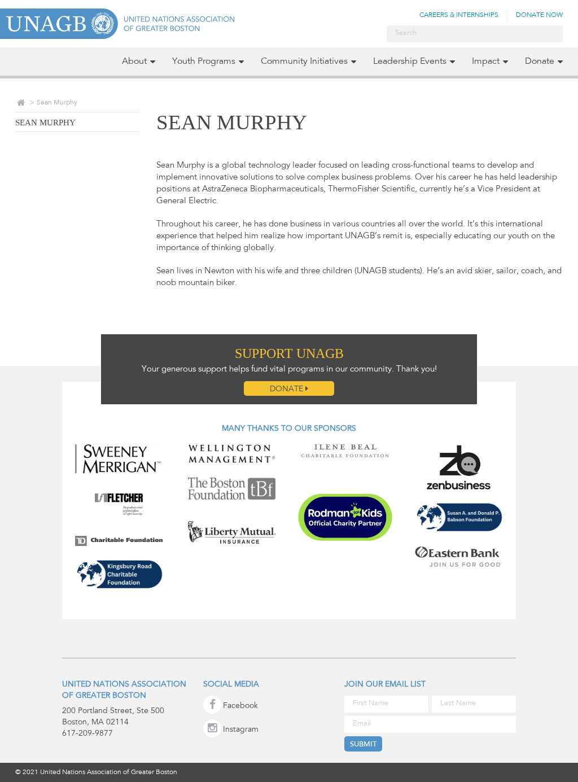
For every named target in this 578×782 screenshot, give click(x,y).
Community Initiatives (304, 61)
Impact (486, 61)
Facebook (240, 706)
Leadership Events (409, 61)
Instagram (241, 730)
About (134, 61)
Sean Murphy (45, 122)
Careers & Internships (458, 15)
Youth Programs (203, 61)
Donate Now (539, 15)
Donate (539, 61)
